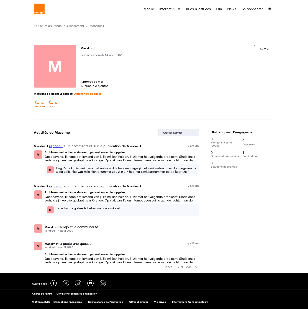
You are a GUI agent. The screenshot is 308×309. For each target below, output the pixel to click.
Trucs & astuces (198, 9)
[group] (170, 267)
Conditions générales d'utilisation (77, 293)
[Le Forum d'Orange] (39, 9)
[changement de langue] (270, 8)
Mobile (148, 9)
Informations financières (67, 301)
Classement (75, 25)
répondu (56, 146)
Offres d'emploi (138, 301)
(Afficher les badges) (87, 93)
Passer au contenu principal (19, 2)
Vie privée (160, 301)
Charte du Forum (42, 293)
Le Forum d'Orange (48, 25)
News (231, 9)
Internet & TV (169, 9)
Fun (219, 9)
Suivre (264, 48)
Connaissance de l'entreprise (105, 301)
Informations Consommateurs (190, 301)
